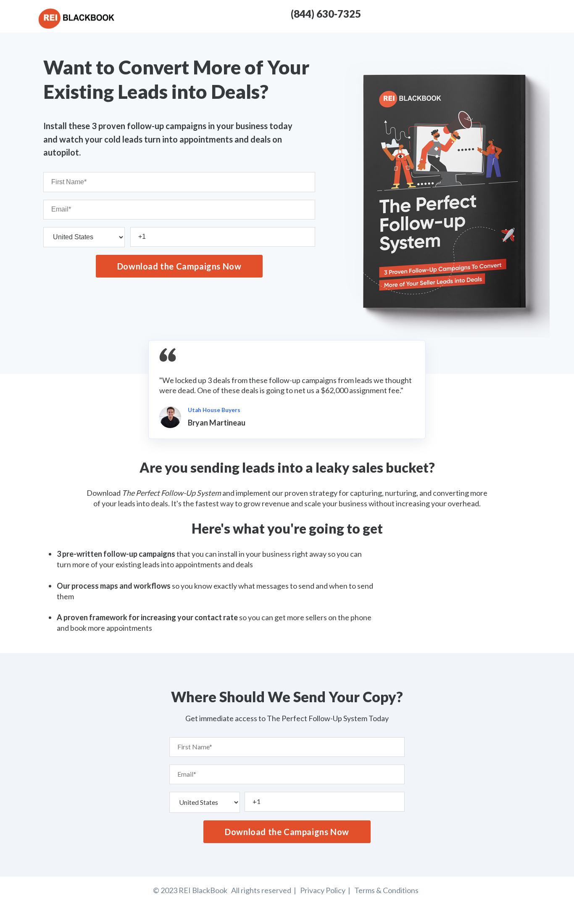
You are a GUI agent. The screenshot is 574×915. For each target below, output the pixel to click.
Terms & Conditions (386, 890)
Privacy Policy (324, 890)
